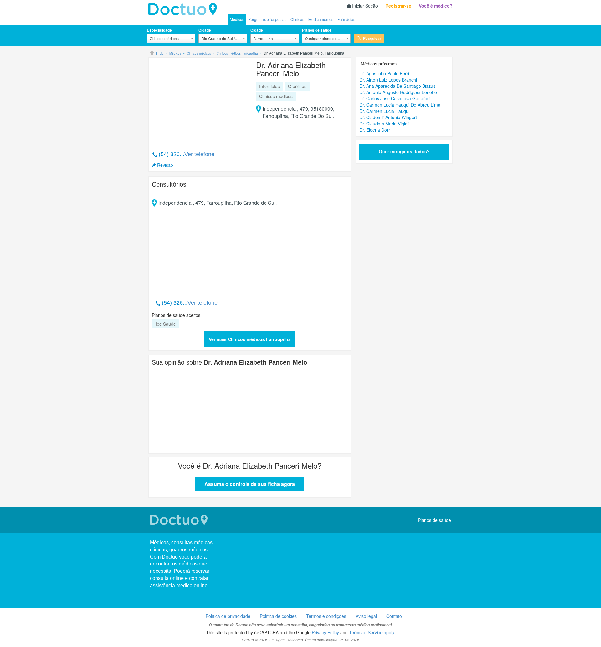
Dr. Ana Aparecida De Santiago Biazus (397, 86)
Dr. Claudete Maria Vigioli (384, 123)
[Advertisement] (200, 101)
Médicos (237, 19)
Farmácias (346, 19)
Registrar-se (398, 6)
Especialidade (159, 30)
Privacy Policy (325, 632)
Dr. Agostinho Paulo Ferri (384, 73)
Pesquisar (372, 38)
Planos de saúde (316, 30)
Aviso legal (366, 616)
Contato (394, 616)
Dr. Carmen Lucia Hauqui (384, 111)
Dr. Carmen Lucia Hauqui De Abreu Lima (399, 105)
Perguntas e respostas (267, 19)
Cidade (204, 30)
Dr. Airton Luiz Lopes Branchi (388, 79)
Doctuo (184, 9)
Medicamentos (320, 19)
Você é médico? (436, 6)
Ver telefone (199, 154)
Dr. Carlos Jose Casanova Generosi (394, 98)
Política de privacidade (228, 616)
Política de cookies (278, 616)
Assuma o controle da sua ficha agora (249, 483)
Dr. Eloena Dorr (374, 130)
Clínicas (297, 19)
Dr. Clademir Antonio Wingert (388, 117)
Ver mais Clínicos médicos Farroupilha (250, 339)
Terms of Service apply (371, 632)
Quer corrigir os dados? (404, 151)
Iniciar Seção (365, 6)
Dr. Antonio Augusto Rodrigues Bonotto (398, 92)
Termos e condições (326, 616)
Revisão (165, 165)
